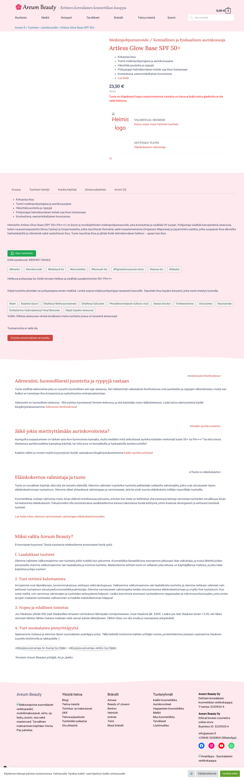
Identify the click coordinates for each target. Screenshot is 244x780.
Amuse (112, 700)
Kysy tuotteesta (24, 253)
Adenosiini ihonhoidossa (60, 406)
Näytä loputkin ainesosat (79, 310)
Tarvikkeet (159, 721)
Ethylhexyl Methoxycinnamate (59, 303)
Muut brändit (116, 725)
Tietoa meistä (70, 704)
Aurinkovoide (49, 27)
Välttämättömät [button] (207, 773)
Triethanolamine (185, 303)
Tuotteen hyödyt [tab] (39, 189)
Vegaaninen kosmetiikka (168, 708)
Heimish (113, 712)
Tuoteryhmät (163, 694)
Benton (112, 708)
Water (12, 303)
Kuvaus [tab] (16, 189)
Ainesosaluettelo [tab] (95, 189)
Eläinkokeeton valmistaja (149, 147)
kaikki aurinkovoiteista (138, 452)
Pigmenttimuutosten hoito (129, 269)
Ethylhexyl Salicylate (93, 303)
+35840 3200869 (210, 737)
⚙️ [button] (191, 773)
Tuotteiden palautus (74, 721)
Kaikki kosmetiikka (165, 700)
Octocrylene (205, 303)
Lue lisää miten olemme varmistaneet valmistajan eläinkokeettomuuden (60, 516)
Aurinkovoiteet (162, 704)
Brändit (113, 694)
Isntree (112, 717)
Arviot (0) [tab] (120, 189)
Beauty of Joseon (118, 704)
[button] (110, 158)
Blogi (65, 700)
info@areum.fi (207, 733)
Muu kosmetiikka (164, 717)
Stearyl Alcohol (162, 303)
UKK (65, 712)
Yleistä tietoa (72, 694)
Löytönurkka (161, 725)
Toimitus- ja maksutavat (77, 708)
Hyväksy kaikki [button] (230, 773)
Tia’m (111, 721)
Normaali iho (100, 269)
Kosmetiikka (78, 269)
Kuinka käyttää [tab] (67, 189)
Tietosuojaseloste (73, 717)
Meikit (157, 712)
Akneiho (15, 269)
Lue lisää (123, 78)
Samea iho (157, 269)
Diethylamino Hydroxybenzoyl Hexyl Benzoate (34, 310)
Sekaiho (175, 269)
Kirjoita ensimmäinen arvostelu (30, 337)
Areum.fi (20, 27)
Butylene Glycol (29, 303)
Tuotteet (33, 27)
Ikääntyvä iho (56, 269)
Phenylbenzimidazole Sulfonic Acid (129, 303)
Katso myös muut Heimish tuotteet (156, 124)
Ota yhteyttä (69, 725)
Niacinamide (225, 303)
